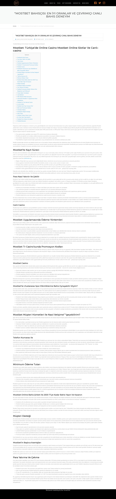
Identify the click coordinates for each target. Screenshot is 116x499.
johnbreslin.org (27, 158)
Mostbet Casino (21, 67)
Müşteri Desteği (21, 83)
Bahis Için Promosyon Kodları (24, 108)
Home (46, 3)
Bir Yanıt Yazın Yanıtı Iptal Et (23, 117)
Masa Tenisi (20, 113)
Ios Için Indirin (20, 104)
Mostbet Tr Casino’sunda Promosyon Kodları (27, 65)
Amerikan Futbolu (21, 109)
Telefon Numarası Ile (22, 76)
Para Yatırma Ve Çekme (22, 87)
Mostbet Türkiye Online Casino (24, 115)
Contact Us (76, 3)
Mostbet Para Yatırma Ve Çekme (25, 119)
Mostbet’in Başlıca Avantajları (24, 85)
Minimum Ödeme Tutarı (22, 78)
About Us (52, 3)
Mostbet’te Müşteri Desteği (23, 111)
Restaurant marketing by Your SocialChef (58, 490)
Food (58, 3)
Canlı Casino (20, 61)
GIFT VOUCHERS (66, 3)
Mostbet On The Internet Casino (25, 102)
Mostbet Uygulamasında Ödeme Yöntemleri (27, 63)
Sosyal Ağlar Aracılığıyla (23, 93)
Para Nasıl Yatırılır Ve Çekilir (23, 59)
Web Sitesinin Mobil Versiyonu (24, 96)
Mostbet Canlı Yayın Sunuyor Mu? (25, 106)
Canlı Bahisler (20, 95)
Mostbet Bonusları (21, 121)
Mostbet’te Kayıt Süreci (22, 57)
